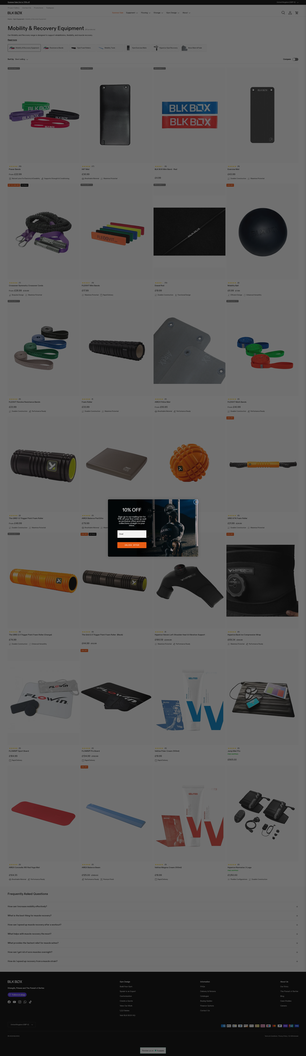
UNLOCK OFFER (132, 545)
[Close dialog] (196, 502)
